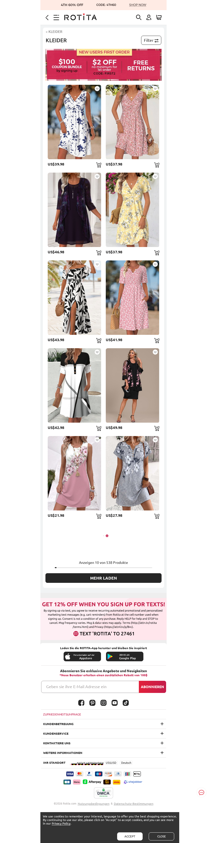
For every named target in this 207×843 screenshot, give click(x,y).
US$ (108, 762)
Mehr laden (103, 578)
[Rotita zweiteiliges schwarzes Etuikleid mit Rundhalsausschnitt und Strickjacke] (132, 385)
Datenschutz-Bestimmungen (133, 803)
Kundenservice (55, 733)
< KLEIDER (54, 32)
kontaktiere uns (56, 743)
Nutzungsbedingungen (94, 803)
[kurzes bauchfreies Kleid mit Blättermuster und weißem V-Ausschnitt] (74, 122)
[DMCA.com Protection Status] (103, 793)
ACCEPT (129, 836)
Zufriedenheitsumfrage (62, 714)
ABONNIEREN (152, 687)
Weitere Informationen (62, 752)
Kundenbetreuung (58, 724)
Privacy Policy (61, 823)
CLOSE (161, 836)
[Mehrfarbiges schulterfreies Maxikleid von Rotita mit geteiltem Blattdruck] (74, 297)
